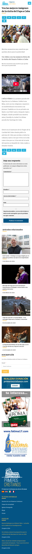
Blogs (3, 510)
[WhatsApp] (19, 17)
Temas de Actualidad (8, 504)
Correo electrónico (9, 196)
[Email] (4, 20)
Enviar (5, 371)
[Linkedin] (14, 17)
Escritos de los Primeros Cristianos (12, 501)
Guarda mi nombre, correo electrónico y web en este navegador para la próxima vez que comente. (16, 213)
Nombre (6, 189)
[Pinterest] (24, 17)
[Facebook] (4, 17)
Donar (3, 513)
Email (3, 363)
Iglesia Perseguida (7, 507)
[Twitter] (9, 17)
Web (4, 202)
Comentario (7, 171)
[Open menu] (29, 3)
